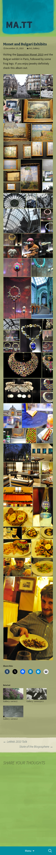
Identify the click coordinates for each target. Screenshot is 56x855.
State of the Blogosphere (36, 746)
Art (30, 48)
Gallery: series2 (10, 718)
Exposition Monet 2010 (30, 54)
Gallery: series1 (10, 701)
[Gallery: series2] (13, 711)
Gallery (36, 48)
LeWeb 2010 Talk (15, 741)
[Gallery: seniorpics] (36, 694)
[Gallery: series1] (13, 694)
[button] (21, 86)
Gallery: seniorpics (35, 701)
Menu (28, 851)
